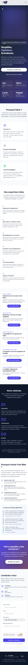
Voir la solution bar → (14, 325)
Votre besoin (6, 617)
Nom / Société (6, 604)
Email (4, 610)
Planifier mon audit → (14, 562)
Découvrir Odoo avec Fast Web (14, 74)
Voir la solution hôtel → (14, 306)
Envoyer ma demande (14, 640)
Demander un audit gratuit (14, 69)
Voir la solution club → (14, 342)
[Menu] (25, 2)
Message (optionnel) (8, 623)
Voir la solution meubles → (14, 360)
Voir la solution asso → (14, 378)
